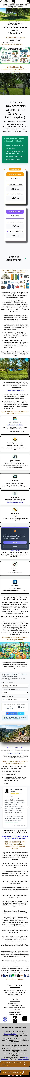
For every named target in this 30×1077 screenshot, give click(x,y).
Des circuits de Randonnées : (15, 747)
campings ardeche (23, 1059)
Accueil (3, 42)
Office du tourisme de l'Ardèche (15, 390)
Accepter (15, 542)
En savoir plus (16, 718)
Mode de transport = (7, 696)
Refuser (15, 546)
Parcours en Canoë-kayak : (15, 753)
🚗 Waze (21, 714)
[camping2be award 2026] (4, 1019)
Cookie (6, 1075)
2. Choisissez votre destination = (10, 689)
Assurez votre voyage (15, 37)
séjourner (9, 42)
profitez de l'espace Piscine (15, 425)
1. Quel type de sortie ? (8, 682)
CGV (24, 1075)
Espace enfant (15, 550)
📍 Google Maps (11, 714)
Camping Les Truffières (10, 1034)
